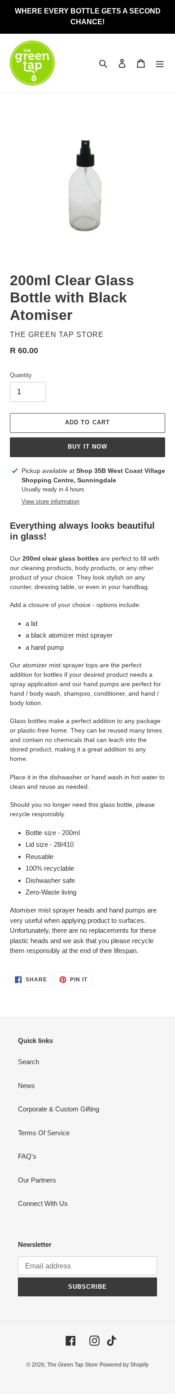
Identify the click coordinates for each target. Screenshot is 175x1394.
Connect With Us (43, 1203)
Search (28, 1062)
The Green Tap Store (72, 1365)
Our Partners (37, 1180)
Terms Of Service (44, 1133)
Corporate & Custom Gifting (58, 1109)
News (26, 1085)
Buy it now (87, 446)
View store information (50, 501)
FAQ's (27, 1156)
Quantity (21, 375)
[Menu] (159, 63)
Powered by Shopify (124, 1365)
